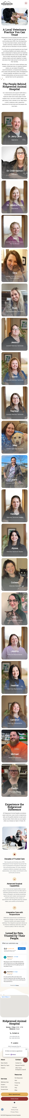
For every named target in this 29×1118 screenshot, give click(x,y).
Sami (14, 479)
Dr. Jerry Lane (15, 136)
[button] (25, 1060)
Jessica (15, 342)
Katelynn (14, 514)
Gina (15, 272)
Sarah (15, 376)
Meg (15, 445)
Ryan (14, 308)
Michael (15, 754)
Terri (15, 238)
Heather (15, 685)
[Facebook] (14, 1102)
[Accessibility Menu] (2, 1109)
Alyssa (15, 548)
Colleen (15, 582)
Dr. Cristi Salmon (15, 170)
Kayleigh (14, 411)
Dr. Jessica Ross (15, 205)
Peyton (14, 788)
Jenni (14, 616)
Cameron (14, 719)
